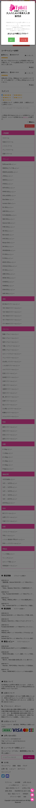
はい (11, 40)
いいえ (23, 40)
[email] (32, 795)
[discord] (32, 799)
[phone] (32, 790)
